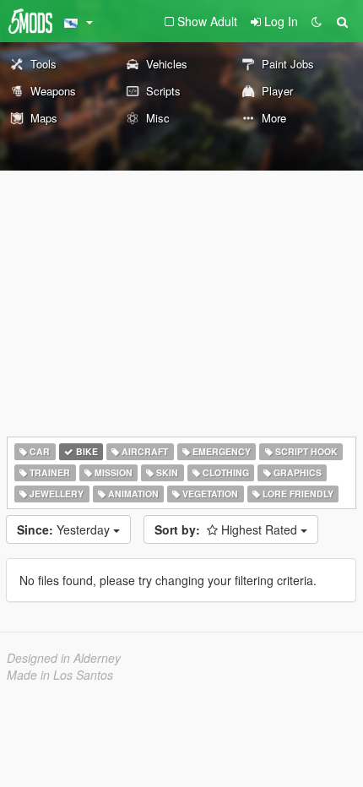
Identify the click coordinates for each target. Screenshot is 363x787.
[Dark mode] (316, 21)
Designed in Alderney (64, 657)
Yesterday (65, 529)
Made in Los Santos (60, 674)
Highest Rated (227, 529)
